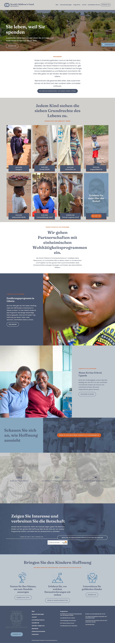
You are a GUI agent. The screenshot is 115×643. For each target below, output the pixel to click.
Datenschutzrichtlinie (38, 631)
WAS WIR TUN (96, 216)
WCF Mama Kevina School (67, 623)
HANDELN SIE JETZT (23, 597)
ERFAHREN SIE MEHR (87, 394)
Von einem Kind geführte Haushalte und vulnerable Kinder (96, 617)
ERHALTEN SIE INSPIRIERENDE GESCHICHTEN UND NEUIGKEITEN (82, 537)
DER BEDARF (13, 324)
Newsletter (35, 628)
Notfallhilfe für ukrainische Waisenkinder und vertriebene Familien (71, 614)
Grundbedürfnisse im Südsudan (68, 626)
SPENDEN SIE (92, 595)
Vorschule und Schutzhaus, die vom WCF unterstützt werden (96, 621)
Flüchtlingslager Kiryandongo (68, 620)
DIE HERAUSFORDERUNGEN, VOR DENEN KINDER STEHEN (57, 91)
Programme (76, 5)
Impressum (35, 634)
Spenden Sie (106, 5)
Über (57, 5)
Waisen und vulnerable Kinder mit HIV (95, 614)
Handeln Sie (35, 623)
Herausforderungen (66, 5)
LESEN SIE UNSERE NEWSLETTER (57, 600)
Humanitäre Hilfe (89, 624)
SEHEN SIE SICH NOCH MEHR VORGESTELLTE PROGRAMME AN (79, 435)
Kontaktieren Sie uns (94, 5)
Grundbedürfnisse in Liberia (67, 618)
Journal (84, 5)
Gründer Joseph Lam (38, 626)
